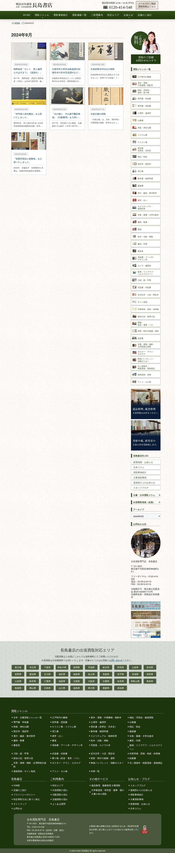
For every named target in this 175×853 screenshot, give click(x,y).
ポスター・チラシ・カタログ (66, 762)
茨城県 (91, 667)
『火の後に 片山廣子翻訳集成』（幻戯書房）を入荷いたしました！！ (66, 115)
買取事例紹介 (61, 15)
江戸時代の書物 (59, 717)
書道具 (16, 745)
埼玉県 (32, 667)
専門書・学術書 (21, 722)
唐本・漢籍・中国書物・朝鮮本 (106, 717)
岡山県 (32, 688)
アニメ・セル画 (59, 771)
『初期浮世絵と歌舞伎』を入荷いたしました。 (28, 160)
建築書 (132, 731)
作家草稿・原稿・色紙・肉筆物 (144, 753)
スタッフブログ (141, 487)
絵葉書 (132, 758)
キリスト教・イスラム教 (64, 726)
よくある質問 (58, 803)
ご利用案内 (97, 15)
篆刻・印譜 (134, 740)
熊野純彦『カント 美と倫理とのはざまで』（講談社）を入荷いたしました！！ (28, 70)
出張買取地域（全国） (144, 502)
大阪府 (91, 681)
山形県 (18, 681)
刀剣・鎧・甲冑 (21, 753)
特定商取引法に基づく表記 (26, 799)
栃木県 (106, 667)
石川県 (47, 674)
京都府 (76, 681)
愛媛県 (106, 688)
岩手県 (120, 674)
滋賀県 (62, 681)
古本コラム (138, 467)
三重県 (47, 681)
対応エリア (113, 15)
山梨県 (135, 667)
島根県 (18, 688)
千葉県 (47, 667)
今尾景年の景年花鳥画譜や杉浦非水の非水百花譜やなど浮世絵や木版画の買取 (66, 70)
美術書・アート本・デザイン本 (67, 745)
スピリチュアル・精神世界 (104, 735)
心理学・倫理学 (98, 722)
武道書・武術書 (59, 753)
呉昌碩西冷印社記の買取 (103, 69)
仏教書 (132, 722)
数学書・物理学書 (99, 731)
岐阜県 (32, 681)
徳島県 (76, 688)
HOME (26, 15)
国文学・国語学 (21, 731)
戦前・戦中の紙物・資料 (103, 758)
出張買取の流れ (60, 790)
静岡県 (76, 667)
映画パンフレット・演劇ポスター (107, 762)
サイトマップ (20, 803)
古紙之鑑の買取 (98, 113)
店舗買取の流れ (60, 799)
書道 (54, 740)
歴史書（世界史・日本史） (104, 726)
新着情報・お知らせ (143, 462)
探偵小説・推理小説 (23, 758)
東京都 (18, 667)
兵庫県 (106, 681)
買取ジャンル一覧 (142, 69)
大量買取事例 (139, 477)
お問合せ (17, 808)
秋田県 (150, 674)
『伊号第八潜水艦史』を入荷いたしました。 (28, 115)
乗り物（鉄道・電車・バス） (66, 758)
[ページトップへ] (170, 846)
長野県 (18, 674)
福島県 (76, 674)
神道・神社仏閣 (21, 726)
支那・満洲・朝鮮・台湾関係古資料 (29, 764)
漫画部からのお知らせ (144, 482)
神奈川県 (62, 667)
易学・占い (57, 735)
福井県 (62, 674)
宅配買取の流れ (60, 794)
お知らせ (128, 15)
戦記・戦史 (134, 726)
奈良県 (120, 681)
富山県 (91, 674)
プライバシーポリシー (24, 794)
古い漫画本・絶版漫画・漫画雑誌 (145, 762)
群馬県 (120, 667)
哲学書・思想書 (59, 722)
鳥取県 (150, 681)
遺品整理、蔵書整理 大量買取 (105, 785)
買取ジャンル (42, 15)
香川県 (91, 688)
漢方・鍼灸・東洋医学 (24, 735)
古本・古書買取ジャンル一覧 (27, 717)
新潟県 (150, 667)
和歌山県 (135, 681)
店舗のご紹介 (145, 15)
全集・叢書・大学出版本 (141, 735)
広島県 (47, 688)
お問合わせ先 (139, 524)
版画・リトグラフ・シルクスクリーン (145, 747)
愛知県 (32, 674)
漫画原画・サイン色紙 (24, 771)
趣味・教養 (18, 740)
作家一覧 (95, 771)
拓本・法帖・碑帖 (99, 740)
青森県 (106, 674)
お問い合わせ (115, 660)
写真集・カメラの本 (100, 745)
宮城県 (135, 674)
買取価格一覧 (79, 15)
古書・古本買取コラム (144, 495)
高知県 (120, 688)
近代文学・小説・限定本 (103, 753)
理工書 (55, 731)
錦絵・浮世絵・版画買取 (141, 717)
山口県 (62, 688)
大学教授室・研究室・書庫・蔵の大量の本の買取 (107, 791)
